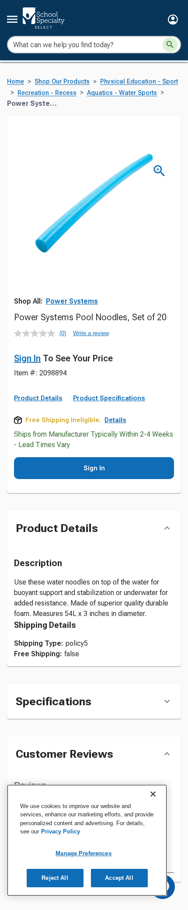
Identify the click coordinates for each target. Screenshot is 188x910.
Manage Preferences (83, 853)
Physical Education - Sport (139, 81)
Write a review (91, 333)
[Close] (153, 794)
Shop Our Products (62, 81)
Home (15, 81)
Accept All (119, 878)
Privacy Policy (60, 831)
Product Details (38, 398)
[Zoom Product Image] (159, 171)
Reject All (55, 878)
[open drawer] (12, 19)
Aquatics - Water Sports (122, 93)
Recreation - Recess (47, 93)
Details (115, 420)
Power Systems (72, 301)
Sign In (27, 358)
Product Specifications (109, 398)
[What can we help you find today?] (170, 44)
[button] (173, 19)
